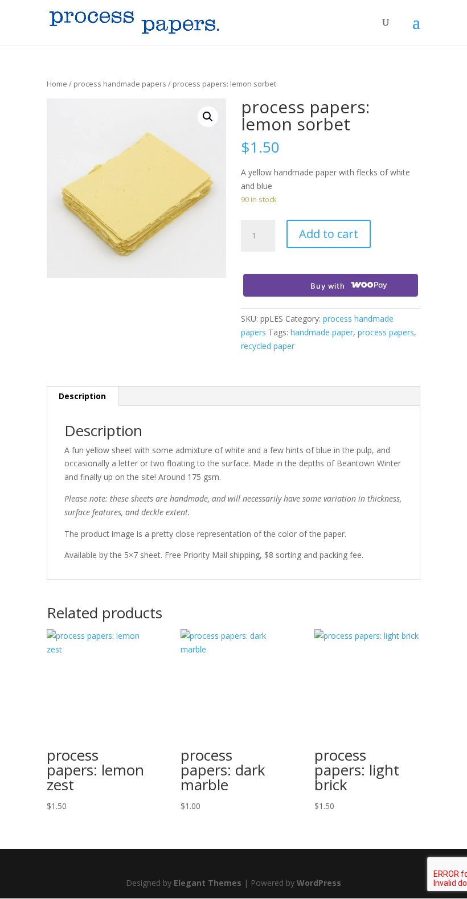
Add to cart (328, 233)
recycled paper (267, 345)
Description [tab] (82, 396)
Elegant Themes (207, 882)
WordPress (319, 882)
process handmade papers (119, 84)
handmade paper (321, 332)
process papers (386, 332)
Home (57, 84)
